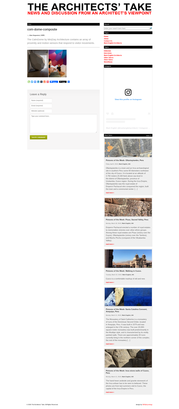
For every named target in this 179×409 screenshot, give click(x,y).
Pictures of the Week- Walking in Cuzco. (124, 271)
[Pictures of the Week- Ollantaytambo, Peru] (128, 157)
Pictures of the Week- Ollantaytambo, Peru (125, 160)
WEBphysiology (147, 404)
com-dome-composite (42, 29)
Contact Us (108, 41)
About (106, 39)
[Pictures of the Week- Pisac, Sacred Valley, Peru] (128, 217)
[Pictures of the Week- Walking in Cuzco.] (128, 268)
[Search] (151, 28)
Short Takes (108, 60)
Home (106, 36)
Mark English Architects (113, 43)
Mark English (111, 128)
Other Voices (108, 58)
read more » (110, 192)
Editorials (107, 51)
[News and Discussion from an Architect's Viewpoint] (89, 14)
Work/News (108, 62)
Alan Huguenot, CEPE (36, 35)
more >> (148, 135)
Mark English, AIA (124, 164)
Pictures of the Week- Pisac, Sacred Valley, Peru (127, 220)
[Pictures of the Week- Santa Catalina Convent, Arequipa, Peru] (128, 306)
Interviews (108, 53)
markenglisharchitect (128, 128)
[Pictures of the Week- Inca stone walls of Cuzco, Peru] (128, 368)
